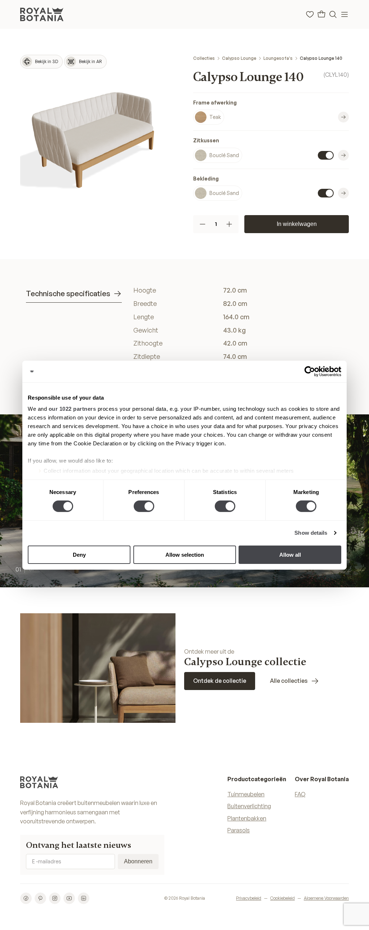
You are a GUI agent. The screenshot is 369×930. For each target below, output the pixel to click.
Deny (79, 555)
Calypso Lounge (239, 58)
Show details (310, 533)
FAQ (300, 794)
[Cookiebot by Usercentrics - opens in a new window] (309, 371)
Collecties (204, 58)
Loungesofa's (278, 58)
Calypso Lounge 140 (321, 58)
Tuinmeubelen (245, 794)
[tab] (74, 294)
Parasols (238, 830)
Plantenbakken (246, 818)
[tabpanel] (238, 336)
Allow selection (184, 555)
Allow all (290, 555)
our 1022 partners (72, 409)
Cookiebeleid (282, 898)
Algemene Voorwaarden (326, 898)
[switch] (144, 506)
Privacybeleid (248, 898)
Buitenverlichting (249, 806)
